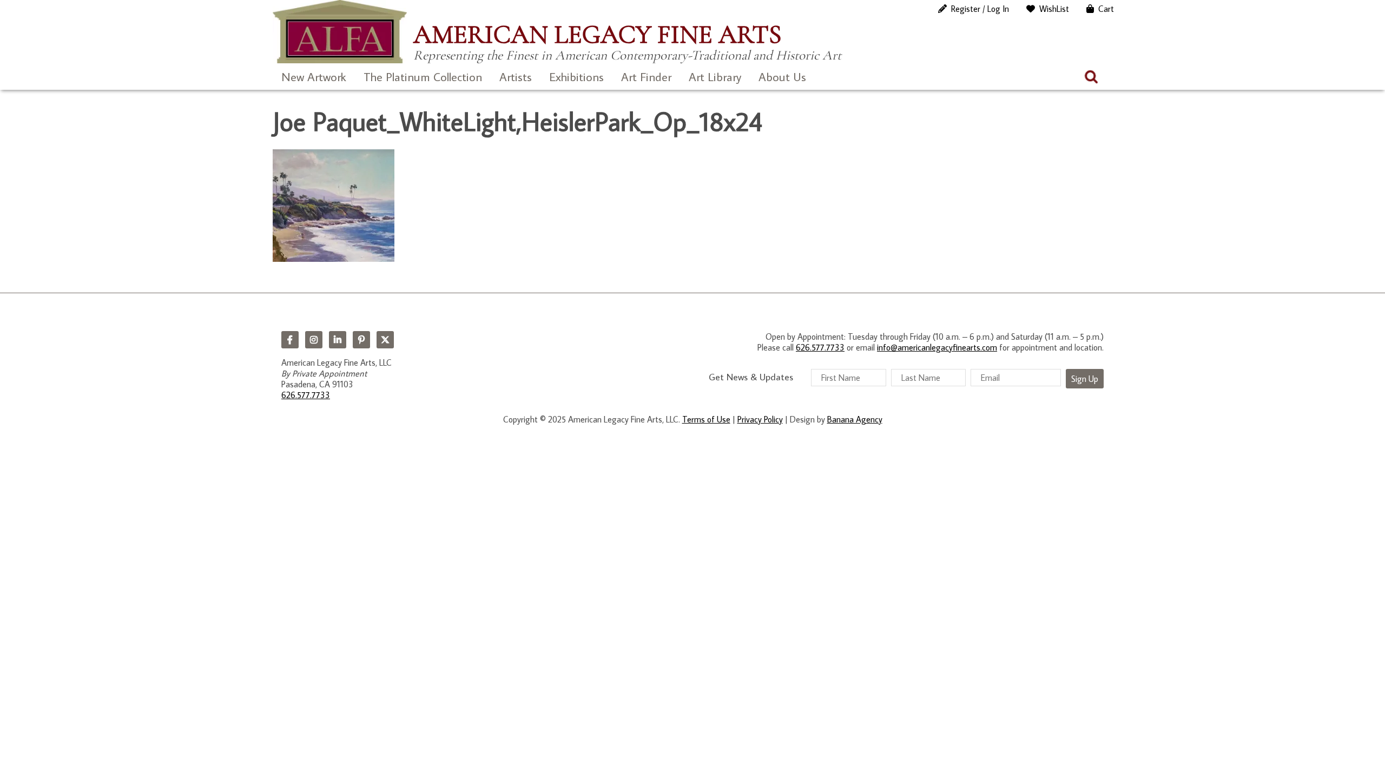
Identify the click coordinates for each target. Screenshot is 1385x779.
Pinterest (361, 339)
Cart (1106, 8)
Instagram (313, 339)
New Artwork (313, 76)
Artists (515, 76)
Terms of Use (706, 419)
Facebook (290, 339)
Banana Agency (854, 419)
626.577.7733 (305, 395)
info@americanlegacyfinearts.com (937, 347)
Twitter (385, 339)
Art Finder (646, 76)
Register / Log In (980, 8)
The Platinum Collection (423, 76)
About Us (782, 76)
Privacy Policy (760, 419)
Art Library (715, 76)
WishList (1054, 8)
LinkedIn (337, 339)
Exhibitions (576, 76)
